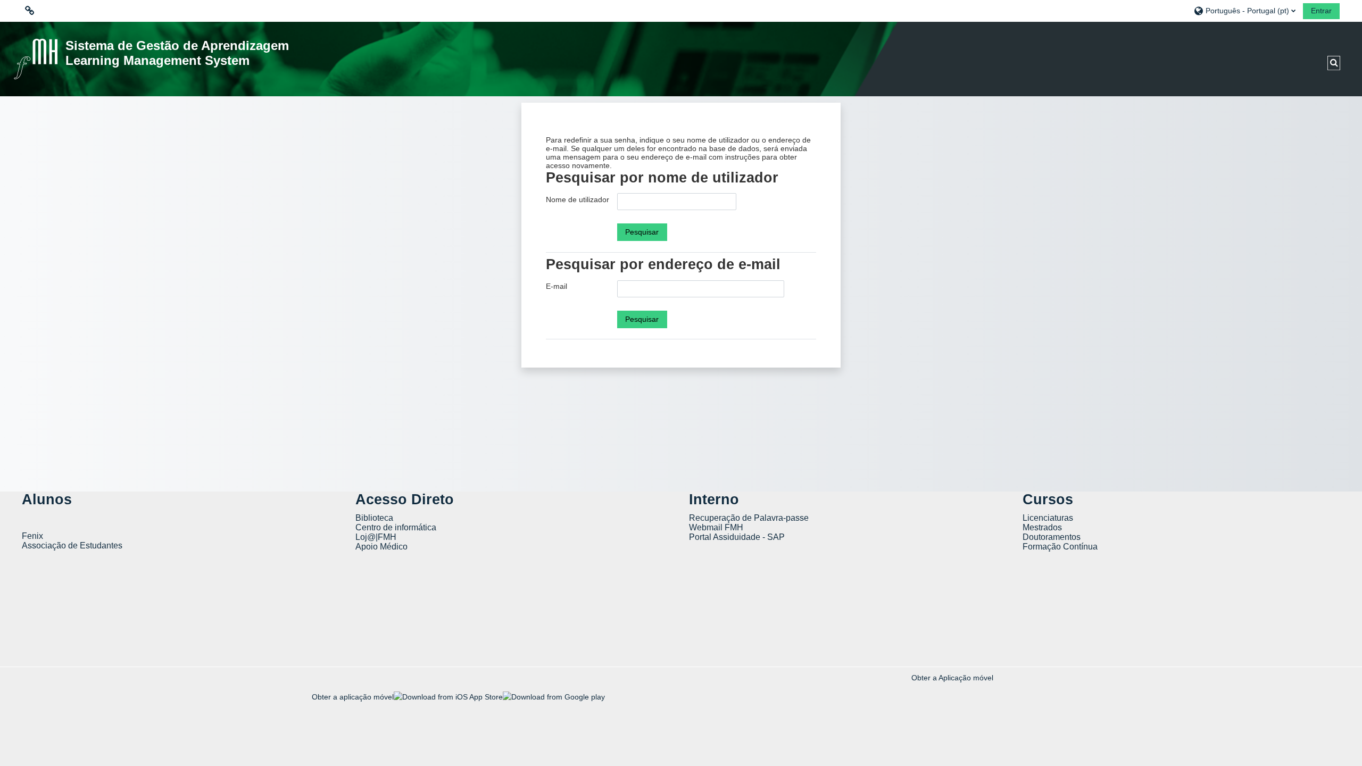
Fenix (33, 535)
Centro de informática (395, 527)
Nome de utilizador (577, 199)
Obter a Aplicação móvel (952, 677)
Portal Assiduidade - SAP (737, 537)
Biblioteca (374, 517)
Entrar (1321, 10)
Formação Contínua (1060, 546)
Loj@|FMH (375, 537)
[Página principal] (35, 58)
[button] (1244, 10)
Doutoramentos (1052, 537)
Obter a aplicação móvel (353, 697)
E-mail (556, 286)
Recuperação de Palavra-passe (749, 517)
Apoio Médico (381, 546)
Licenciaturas (1048, 517)
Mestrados (1042, 527)
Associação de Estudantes (72, 545)
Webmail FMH (716, 527)
